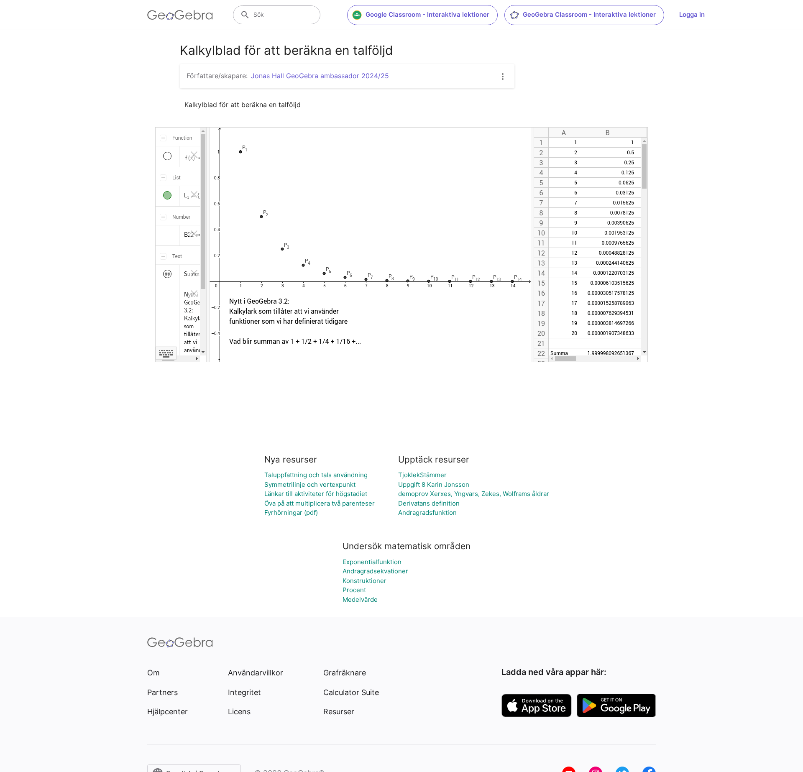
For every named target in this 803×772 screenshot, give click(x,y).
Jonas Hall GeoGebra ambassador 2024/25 (320, 76)
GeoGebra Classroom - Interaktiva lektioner (589, 14)
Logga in (692, 14)
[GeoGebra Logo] (180, 15)
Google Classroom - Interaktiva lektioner (427, 14)
